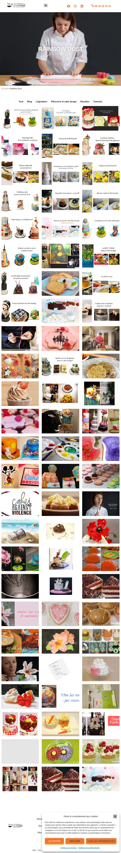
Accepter (54, 841)
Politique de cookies (68, 848)
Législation (41, 101)
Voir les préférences (101, 841)
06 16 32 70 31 (103, 6)
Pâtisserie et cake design (64, 101)
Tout (21, 101)
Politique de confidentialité (88, 848)
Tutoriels (97, 101)
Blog (29, 101)
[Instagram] (75, 6)
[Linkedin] (82, 6)
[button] (115, 816)
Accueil (4, 89)
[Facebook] (69, 6)
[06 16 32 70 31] (92, 5)
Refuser (75, 841)
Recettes (84, 101)
